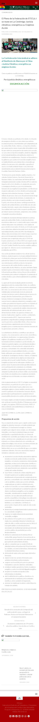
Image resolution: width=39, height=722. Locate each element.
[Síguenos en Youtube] (19, 716)
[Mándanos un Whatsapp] (25, 716)
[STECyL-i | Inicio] (4, 3)
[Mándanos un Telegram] (29, 716)
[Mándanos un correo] (10, 716)
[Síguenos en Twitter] (16, 716)
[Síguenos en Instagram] (22, 716)
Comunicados (7, 12)
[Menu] (36, 2)
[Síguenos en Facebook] (13, 716)
